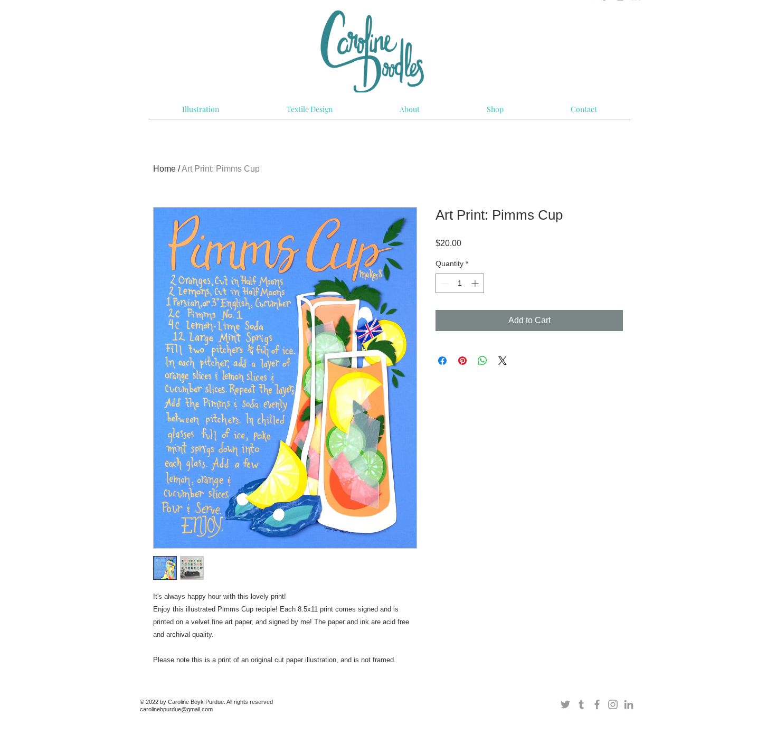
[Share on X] (502, 360)
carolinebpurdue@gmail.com (176, 709)
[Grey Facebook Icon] (597, 704)
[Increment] (475, 283)
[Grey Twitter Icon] (565, 704)
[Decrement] (443, 283)
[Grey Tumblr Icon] (581, 704)
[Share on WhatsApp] (482, 360)
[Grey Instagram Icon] (613, 704)
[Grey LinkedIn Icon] (628, 704)
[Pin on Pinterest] (462, 360)
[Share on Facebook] (442, 360)
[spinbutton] (459, 283)
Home (164, 168)
